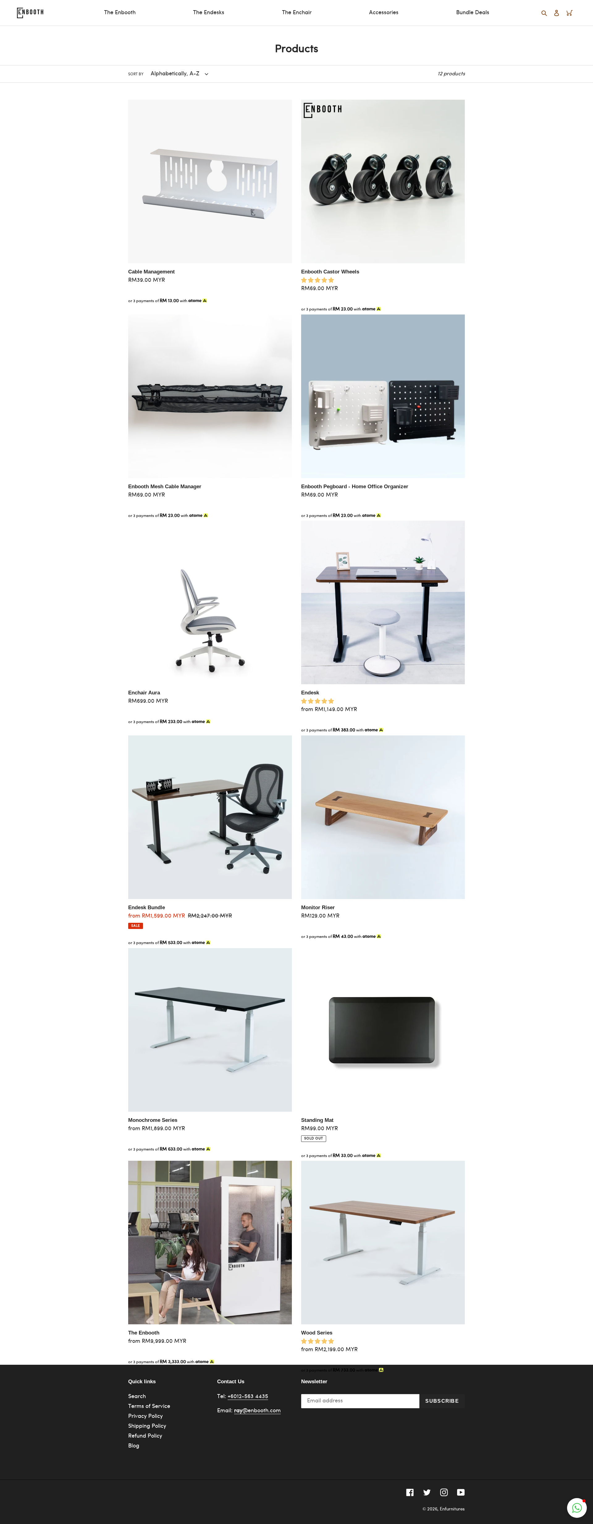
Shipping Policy (147, 1426)
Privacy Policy (145, 1416)
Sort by (136, 74)
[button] (577, 1508)
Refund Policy (145, 1436)
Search (137, 1397)
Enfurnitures (452, 1509)
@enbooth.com (257, 1411)
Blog (133, 1446)
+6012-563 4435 (248, 1397)
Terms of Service (149, 1406)
